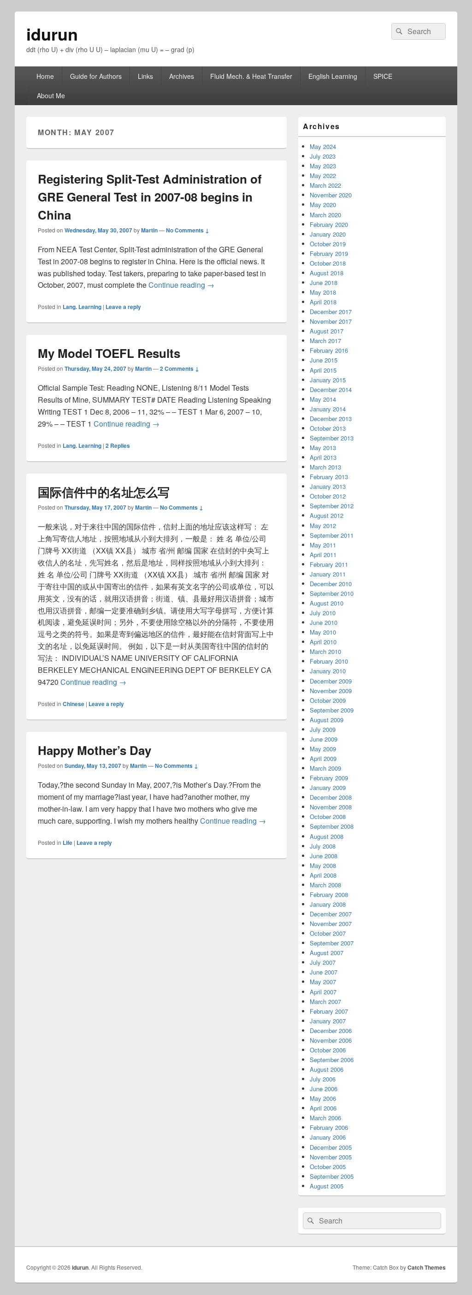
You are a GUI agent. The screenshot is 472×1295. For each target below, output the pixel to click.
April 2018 (323, 301)
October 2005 (328, 1166)
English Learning (332, 76)
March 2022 (325, 185)
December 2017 (331, 311)
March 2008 (325, 884)
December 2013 (331, 418)
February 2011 (329, 564)
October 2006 (328, 1050)
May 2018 (323, 292)
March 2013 (325, 467)
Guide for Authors (96, 76)
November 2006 (331, 1040)
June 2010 (323, 622)
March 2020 (325, 214)
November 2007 (331, 923)
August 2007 (326, 952)
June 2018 (323, 282)
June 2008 (323, 855)
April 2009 (323, 758)
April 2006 (323, 1108)
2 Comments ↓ (179, 368)
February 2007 (329, 1011)
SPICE (382, 76)
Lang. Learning (82, 307)
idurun (52, 34)
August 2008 (326, 836)
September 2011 (332, 535)
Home (45, 76)
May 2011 (323, 545)
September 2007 (332, 943)
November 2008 (331, 806)
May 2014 (323, 399)
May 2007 (323, 981)
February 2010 (329, 661)
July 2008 (323, 846)
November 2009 (331, 690)
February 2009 (329, 777)
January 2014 (328, 408)
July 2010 (323, 612)
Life (67, 842)
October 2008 (328, 816)
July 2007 (323, 962)
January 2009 (328, 787)
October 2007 (328, 933)
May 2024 (323, 146)
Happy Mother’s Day (94, 750)
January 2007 (328, 1020)
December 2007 (331, 913)
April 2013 (323, 457)
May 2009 (323, 748)
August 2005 (326, 1186)
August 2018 (326, 272)
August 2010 (326, 603)
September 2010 (332, 593)
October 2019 (328, 243)
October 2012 (328, 496)
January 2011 (328, 574)
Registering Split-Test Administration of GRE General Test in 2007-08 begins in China (150, 196)
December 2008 (331, 797)
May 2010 (323, 632)
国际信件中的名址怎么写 (104, 491)
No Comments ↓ (187, 230)
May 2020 (323, 204)
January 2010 (328, 670)
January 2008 (328, 904)
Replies (118, 445)
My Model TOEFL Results (109, 353)
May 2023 (323, 165)
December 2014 (331, 389)
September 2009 (332, 710)
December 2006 (331, 1030)
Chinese (73, 704)
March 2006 (325, 1117)
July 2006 (323, 1079)
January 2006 (328, 1137)
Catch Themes (426, 1267)
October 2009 (328, 700)
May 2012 (323, 525)
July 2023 (323, 156)
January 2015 (328, 379)
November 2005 (331, 1156)
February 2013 (329, 476)
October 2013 (328, 428)
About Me (51, 95)
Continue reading (181, 284)
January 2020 (328, 234)
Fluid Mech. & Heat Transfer (251, 76)
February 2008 (329, 894)
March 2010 (325, 651)
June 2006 (323, 1088)
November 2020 (331, 194)
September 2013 (332, 438)
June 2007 (323, 972)
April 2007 (323, 991)
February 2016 (329, 350)
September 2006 (332, 1059)
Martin (149, 230)
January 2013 (328, 486)
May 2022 (323, 175)
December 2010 (331, 583)
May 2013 (323, 447)
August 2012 (326, 515)
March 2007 (325, 1001)
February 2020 (329, 224)
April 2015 (323, 370)
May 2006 (323, 1098)
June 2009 (323, 739)
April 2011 (323, 554)
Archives (181, 76)
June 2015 (323, 360)
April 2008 (323, 875)
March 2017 (325, 340)
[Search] (398, 31)
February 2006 (329, 1127)
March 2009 (325, 768)
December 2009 (331, 681)
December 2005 (331, 1147)
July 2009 (323, 729)
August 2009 (326, 719)
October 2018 (328, 263)
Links (145, 76)
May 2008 (323, 865)
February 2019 (329, 253)
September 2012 (332, 505)
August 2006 (326, 1069)
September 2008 (332, 826)
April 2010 (323, 641)
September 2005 (332, 1176)
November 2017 (331, 321)
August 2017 (326, 331)
